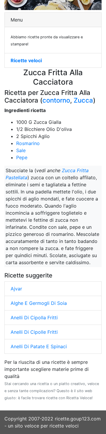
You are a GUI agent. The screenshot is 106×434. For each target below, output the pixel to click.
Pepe (21, 157)
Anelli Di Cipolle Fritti (34, 332)
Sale (21, 150)
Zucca (83, 100)
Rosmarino (28, 143)
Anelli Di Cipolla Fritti (34, 317)
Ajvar (16, 289)
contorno (56, 100)
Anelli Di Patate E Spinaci (39, 346)
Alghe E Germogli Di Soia (39, 303)
